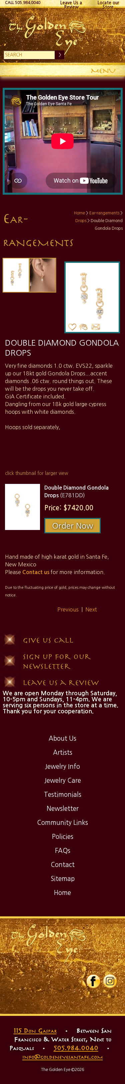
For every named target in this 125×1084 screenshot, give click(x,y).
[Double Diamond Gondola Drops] (16, 275)
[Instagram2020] (110, 987)
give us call (48, 640)
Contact (63, 865)
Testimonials (62, 794)
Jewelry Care (62, 780)
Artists (62, 752)
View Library (83, 327)
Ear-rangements (104, 213)
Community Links (62, 823)
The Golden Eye (63, 35)
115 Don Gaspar (35, 1030)
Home (79, 213)
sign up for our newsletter (57, 661)
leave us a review (61, 682)
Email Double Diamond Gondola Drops (96, 327)
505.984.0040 (76, 1047)
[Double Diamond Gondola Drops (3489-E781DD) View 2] (42, 275)
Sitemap (63, 879)
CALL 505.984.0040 (22, 3)
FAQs (62, 851)
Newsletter (63, 808)
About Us (62, 738)
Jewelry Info (62, 766)
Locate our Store (108, 4)
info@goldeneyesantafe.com (62, 1056)
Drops (80, 221)
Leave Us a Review (71, 4)
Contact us (35, 572)
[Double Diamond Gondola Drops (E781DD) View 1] (22, 507)
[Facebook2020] (93, 987)
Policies (62, 837)
